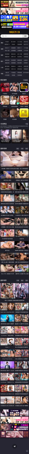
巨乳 (22, 148)
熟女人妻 (7, 50)
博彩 (2, 43)
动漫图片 (26, 60)
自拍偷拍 (13, 48)
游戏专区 (26, 41)
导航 (2, 73)
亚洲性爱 (7, 54)
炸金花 (13, 44)
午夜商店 (13, 72)
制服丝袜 (7, 56)
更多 (27, 148)
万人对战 (19, 41)
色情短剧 (19, 75)
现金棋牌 (19, 44)
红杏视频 (7, 75)
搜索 (25, 36)
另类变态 (26, 56)
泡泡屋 (13, 75)
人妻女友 (19, 66)
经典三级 (13, 56)
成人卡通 (19, 54)
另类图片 (26, 63)
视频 (2, 49)
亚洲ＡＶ (7, 48)
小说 (2, 67)
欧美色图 (19, 60)
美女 (18, 148)
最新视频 (3, 148)
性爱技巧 (26, 69)
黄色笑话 (19, 69)
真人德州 (13, 41)
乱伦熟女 (19, 56)
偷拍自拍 (13, 54)
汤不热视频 (26, 72)
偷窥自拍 (7, 60)
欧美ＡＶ (19, 48)
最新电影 (3, 280)
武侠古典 (26, 66)
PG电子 (7, 41)
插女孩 (7, 72)
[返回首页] (27, 450)
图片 (2, 61)
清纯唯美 (13, 63)
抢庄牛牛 (26, 44)
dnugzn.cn (14, 32)
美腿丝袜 (7, 63)
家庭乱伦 (13, 66)
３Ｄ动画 (26, 48)
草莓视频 (19, 72)
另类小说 (13, 69)
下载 (27, 124)
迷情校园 (7, 69)
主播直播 (19, 50)
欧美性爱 (26, 54)
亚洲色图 (13, 60)
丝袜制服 (13, 50)
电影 (2, 55)
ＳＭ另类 (26, 50)
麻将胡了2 (7, 44)
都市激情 (7, 66)
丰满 (18, 280)
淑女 (22, 280)
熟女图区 (19, 63)
